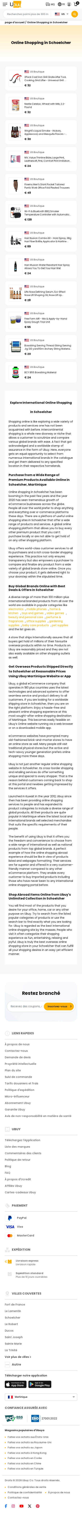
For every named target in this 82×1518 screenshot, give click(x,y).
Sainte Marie (13, 1344)
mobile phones (37, 609)
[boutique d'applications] (16, 1385)
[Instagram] (15, 1506)
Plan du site (13, 1070)
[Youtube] (23, 1506)
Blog (8, 1166)
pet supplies (60, 625)
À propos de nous (17, 1044)
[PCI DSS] (14, 1418)
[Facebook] (8, 1506)
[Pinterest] (39, 1506)
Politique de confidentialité (25, 1492)
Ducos (9, 1331)
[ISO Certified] (42, 1418)
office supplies (36, 621)
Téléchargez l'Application (22, 1140)
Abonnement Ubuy (18, 1103)
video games (55, 613)
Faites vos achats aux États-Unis (28, 1437)
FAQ (7, 1173)
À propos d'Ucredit (18, 1179)
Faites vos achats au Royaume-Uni (29, 1442)
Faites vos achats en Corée (25, 1458)
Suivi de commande (18, 1077)
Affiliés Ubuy (13, 1186)
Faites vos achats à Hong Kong (27, 1453)
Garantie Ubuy (15, 1109)
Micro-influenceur (17, 1096)
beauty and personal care (26, 617)
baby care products (36, 625)
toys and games (32, 613)
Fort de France (15, 1304)
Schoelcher (12, 1317)
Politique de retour (18, 1160)
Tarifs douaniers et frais (21, 1083)
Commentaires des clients (23, 1153)
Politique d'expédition (19, 1090)
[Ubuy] (15, 4)
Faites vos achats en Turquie (25, 1468)
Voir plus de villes (17, 1357)
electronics (16, 609)
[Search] (74, 14)
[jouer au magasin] (39, 1385)
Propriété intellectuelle (20, 1064)
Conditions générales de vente (27, 1487)
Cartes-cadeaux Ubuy (20, 1192)
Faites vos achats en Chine (24, 1463)
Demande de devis (18, 1057)
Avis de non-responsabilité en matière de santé (38, 1116)
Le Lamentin (13, 1311)
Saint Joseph (14, 1337)
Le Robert (11, 1324)
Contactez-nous (16, 1051)
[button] (51, 4)
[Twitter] (31, 1506)
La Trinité (11, 1350)
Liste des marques (17, 1147)
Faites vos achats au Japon (25, 1447)
